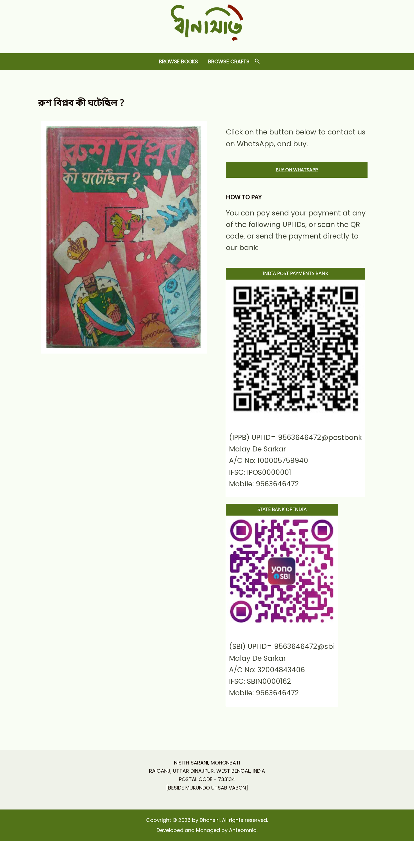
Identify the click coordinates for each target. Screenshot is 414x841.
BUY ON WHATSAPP (297, 170)
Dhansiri (207, 45)
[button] (257, 61)
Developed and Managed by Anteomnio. (207, 830)
